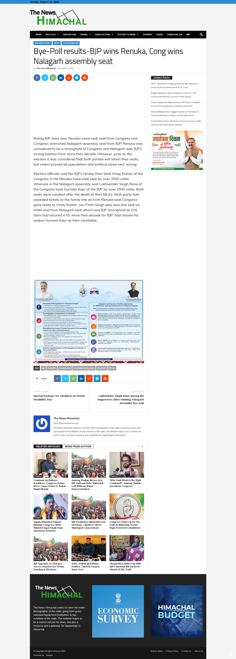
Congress (52, 368)
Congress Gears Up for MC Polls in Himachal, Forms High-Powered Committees (125, 525)
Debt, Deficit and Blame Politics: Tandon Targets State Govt (86, 566)
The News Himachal (46, 68)
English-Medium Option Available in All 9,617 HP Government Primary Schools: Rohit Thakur (173, 94)
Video (159, 34)
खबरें (188, 34)
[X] (44, 77)
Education (69, 34)
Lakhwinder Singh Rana (84, 368)
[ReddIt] (68, 77)
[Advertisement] (89, 110)
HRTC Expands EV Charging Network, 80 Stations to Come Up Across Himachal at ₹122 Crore (174, 85)
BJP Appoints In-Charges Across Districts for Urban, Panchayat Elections (49, 566)
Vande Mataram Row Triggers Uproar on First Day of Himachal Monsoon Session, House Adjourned (174, 113)
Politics (51, 34)
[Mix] (84, 77)
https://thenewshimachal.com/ (66, 423)
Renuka (112, 368)
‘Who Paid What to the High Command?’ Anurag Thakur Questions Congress (125, 483)
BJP (43, 368)
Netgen (49, 655)
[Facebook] (37, 77)
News (38, 34)
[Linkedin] (60, 77)
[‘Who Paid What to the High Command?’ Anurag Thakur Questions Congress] (127, 465)
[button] (201, 34)
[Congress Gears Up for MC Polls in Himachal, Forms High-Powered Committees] (127, 506)
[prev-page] (138, 446)
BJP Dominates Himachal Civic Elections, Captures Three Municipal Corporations (89, 525)
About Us (199, 651)
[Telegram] (76, 77)
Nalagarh (101, 368)
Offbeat (147, 34)
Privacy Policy (172, 651)
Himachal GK (174, 34)
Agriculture (102, 34)
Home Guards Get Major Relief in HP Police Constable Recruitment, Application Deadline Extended (175, 104)
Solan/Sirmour (70, 43)
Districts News (126, 34)
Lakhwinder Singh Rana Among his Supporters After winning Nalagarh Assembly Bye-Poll (120, 399)
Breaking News (43, 43)
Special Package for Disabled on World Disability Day (59, 397)
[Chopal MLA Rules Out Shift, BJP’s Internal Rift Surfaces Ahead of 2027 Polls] (127, 548)
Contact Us (186, 651)
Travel (84, 34)
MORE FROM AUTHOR (78, 446)
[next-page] (142, 446)
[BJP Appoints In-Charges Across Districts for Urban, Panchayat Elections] (51, 548)
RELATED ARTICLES (48, 446)
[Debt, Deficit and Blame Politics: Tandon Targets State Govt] (89, 548)
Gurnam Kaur (65, 368)
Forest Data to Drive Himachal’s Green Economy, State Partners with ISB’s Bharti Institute (176, 122)
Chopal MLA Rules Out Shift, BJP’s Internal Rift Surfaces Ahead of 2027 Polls (125, 566)
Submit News (156, 651)
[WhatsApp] (52, 77)
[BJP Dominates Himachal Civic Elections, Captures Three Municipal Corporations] (89, 506)
